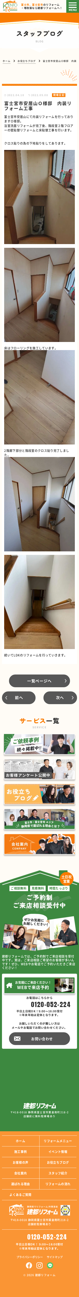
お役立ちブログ (58, 1162)
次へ (60, 697)
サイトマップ (55, 1257)
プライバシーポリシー (29, 1257)
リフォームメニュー (58, 1141)
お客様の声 (21, 1162)
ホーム (20, 1141)
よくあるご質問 (20, 1194)
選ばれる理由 (20, 1184)
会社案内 (20, 1173)
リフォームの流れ (58, 1184)
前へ (19, 697)
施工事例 (20, 1151)
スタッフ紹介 (57, 1173)
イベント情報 (57, 1151)
